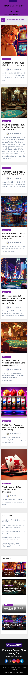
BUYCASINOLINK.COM (16, 672)
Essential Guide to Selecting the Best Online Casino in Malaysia (13, 362)
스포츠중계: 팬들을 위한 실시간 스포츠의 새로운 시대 (13, 609)
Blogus (23, 667)
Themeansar (14, 669)
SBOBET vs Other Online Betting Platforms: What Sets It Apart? (13, 236)
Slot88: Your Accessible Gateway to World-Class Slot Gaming (13, 427)
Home (7, 672)
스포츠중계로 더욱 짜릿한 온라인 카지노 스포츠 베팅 (14, 573)
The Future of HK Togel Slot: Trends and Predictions (12, 489)
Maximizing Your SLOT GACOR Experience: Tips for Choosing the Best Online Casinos (13, 544)
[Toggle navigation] (1, 7)
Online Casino (6, 59)
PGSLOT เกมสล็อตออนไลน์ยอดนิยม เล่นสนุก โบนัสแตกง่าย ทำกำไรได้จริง (13, 127)
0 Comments (17, 69)
